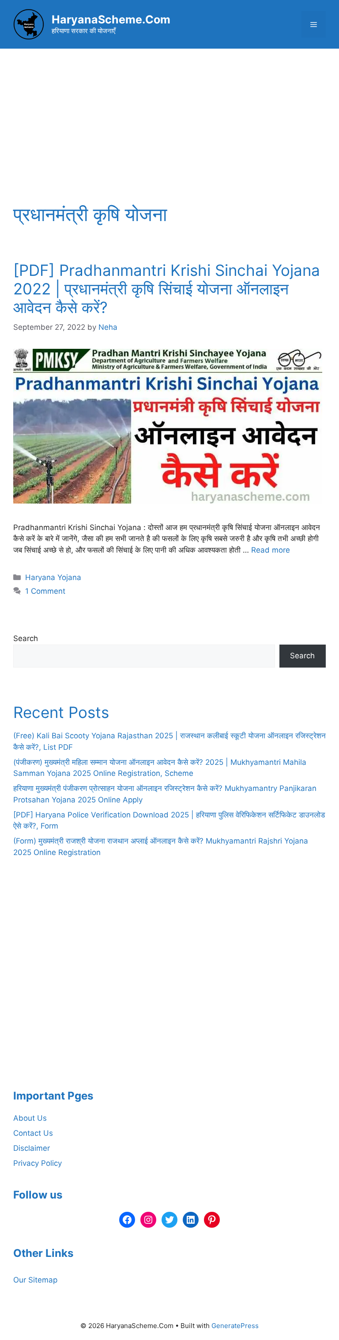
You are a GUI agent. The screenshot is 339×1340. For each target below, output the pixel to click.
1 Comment (45, 591)
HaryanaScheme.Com (111, 19)
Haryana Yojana (53, 577)
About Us (30, 1118)
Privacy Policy (37, 1163)
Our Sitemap (35, 1279)
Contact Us (33, 1133)
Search (25, 638)
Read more (270, 550)
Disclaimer (31, 1148)
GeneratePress (235, 1325)
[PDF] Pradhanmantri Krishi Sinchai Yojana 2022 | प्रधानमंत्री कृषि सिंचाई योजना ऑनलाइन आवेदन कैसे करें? (166, 289)
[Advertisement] (169, 115)
